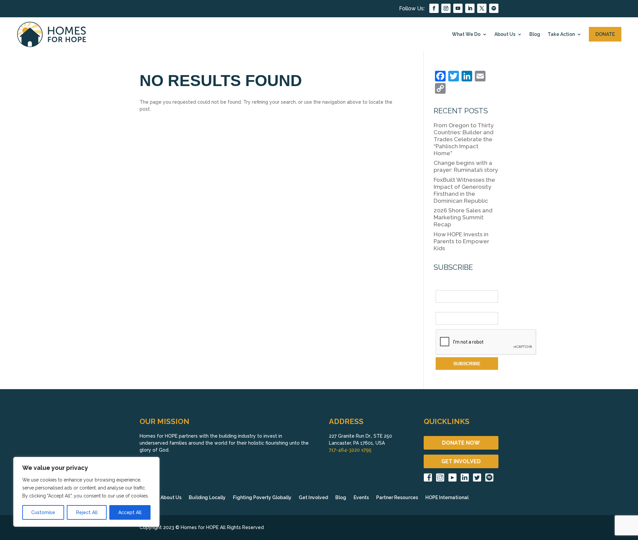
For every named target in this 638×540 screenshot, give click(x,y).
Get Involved (313, 497)
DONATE (605, 34)
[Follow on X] (481, 8)
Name (442, 286)
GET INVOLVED (461, 461)
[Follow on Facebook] (434, 8)
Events (361, 497)
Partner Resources (397, 497)
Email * (443, 308)
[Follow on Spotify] (493, 8)
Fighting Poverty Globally (262, 497)
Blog (534, 34)
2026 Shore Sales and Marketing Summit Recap (463, 217)
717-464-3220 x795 (350, 450)
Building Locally (207, 497)
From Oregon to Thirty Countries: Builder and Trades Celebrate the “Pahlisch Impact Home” (463, 139)
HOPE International (447, 497)
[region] (86, 492)
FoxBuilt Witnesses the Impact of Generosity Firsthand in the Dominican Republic (464, 190)
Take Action (561, 34)
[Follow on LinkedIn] (470, 8)
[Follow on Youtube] (458, 8)
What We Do (466, 34)
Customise (43, 512)
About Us (504, 34)
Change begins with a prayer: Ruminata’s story (466, 166)
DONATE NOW (461, 443)
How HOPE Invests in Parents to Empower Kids (461, 241)
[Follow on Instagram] (446, 8)
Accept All (130, 512)
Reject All (87, 512)
